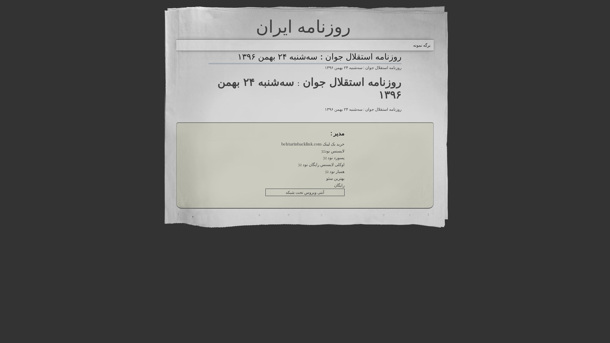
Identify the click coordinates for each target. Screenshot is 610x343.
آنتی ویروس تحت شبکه (305, 192)
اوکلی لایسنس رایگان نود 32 (321, 164)
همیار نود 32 (335, 171)
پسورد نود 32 (334, 157)
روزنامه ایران (303, 26)
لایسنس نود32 (333, 150)
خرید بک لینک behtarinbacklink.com (313, 143)
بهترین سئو (335, 178)
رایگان (339, 185)
